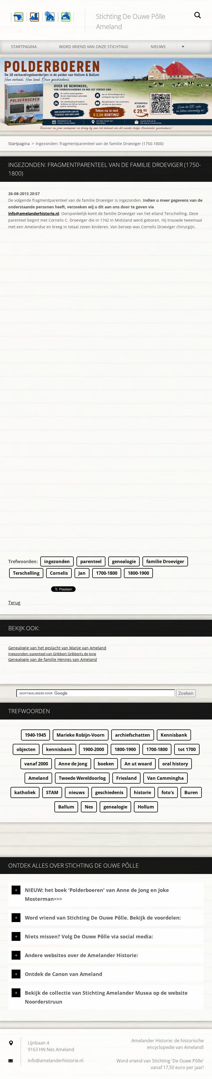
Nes (89, 807)
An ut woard (138, 764)
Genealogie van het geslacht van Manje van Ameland (57, 647)
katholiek (25, 792)
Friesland (126, 778)
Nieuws (158, 46)
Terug (14, 603)
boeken (106, 764)
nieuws (77, 792)
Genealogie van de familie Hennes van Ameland (52, 659)
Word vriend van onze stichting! (93, 46)
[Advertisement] (106, 517)
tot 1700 (187, 749)
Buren (191, 792)
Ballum (66, 807)
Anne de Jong (73, 764)
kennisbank (59, 749)
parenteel (91, 561)
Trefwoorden (22, 561)
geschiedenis (109, 792)
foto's (167, 792)
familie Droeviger (165, 561)
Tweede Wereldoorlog (82, 778)
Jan (82, 573)
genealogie (124, 561)
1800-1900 (138, 573)
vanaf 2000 (36, 764)
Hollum (146, 807)
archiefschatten (132, 735)
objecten (26, 749)
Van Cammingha (165, 778)
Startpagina (24, 46)
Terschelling (26, 573)
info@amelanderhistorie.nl (33, 213)
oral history (175, 764)
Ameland (38, 778)
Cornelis (59, 573)
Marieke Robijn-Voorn (81, 735)
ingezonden (57, 561)
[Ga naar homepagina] (42, 12)
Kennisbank (174, 735)
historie (142, 792)
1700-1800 (106, 573)
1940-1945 (35, 735)
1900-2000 (93, 749)
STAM (52, 792)
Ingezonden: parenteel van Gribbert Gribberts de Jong (52, 653)
